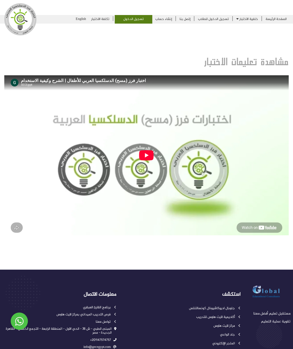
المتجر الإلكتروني (224, 343)
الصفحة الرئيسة (276, 19)
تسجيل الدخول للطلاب (213, 19)
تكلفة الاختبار (100, 19)
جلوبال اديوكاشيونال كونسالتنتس (212, 308)
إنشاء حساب (163, 19)
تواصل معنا (104, 322)
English (81, 19)
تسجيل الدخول (133, 19)
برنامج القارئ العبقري (97, 308)
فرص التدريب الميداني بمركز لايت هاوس (84, 315)
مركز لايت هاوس (224, 326)
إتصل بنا (185, 19)
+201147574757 (100, 340)
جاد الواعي (228, 335)
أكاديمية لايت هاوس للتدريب (216, 317)
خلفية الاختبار (248, 19)
